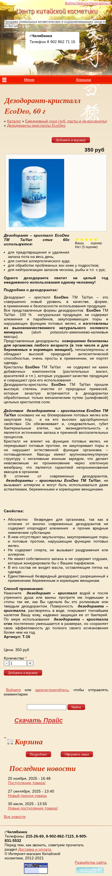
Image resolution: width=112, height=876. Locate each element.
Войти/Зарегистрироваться (88, 3)
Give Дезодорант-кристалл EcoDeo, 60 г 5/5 (96, 239)
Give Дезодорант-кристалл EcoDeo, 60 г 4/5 (91, 239)
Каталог (14, 121)
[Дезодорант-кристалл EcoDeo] (35, 227)
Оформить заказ (77, 754)
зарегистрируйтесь (52, 690)
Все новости (15, 816)
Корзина (83, 79)
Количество (15, 658)
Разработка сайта (90, 862)
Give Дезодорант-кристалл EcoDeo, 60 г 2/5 (82, 239)
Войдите (13, 690)
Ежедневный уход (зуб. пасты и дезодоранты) (66, 121)
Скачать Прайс (38, 720)
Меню (29, 79)
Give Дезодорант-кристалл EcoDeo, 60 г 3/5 (86, 239)
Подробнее (38, 754)
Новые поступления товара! (33, 808)
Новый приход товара (27, 795)
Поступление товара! (27, 783)
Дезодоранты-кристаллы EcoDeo (36, 125)
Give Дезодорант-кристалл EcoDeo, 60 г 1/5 (77, 239)
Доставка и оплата (34, 849)
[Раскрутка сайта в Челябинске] (89, 873)
